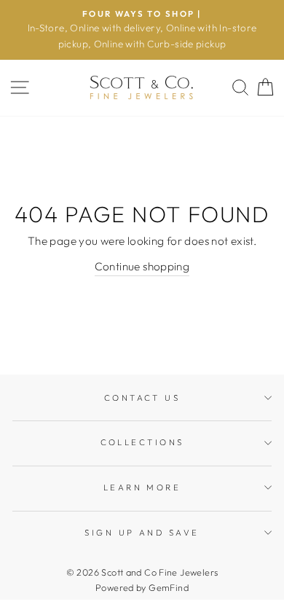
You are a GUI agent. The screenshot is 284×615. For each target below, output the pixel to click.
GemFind (169, 587)
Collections (142, 442)
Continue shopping (142, 266)
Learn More (142, 487)
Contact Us (142, 398)
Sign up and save (141, 533)
